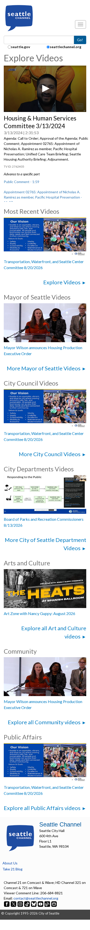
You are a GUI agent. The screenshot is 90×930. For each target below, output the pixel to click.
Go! (80, 40)
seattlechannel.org (65, 47)
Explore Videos (61, 282)
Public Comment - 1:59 (21, 182)
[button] (45, 88)
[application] (45, 89)
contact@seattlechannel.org (36, 898)
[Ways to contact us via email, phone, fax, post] (54, 903)
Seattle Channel (60, 824)
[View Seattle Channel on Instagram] (20, 903)
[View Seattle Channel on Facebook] (7, 903)
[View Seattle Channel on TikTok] (27, 903)
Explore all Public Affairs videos (42, 808)
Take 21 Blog (12, 869)
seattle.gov (20, 47)
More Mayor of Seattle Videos (43, 368)
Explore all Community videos (44, 722)
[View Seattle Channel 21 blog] (47, 903)
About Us (10, 863)
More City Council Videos (49, 454)
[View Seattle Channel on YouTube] (41, 903)
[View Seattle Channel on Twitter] (13, 903)
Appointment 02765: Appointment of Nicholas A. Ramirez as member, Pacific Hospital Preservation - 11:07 (43, 197)
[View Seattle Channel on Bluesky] (34, 903)
